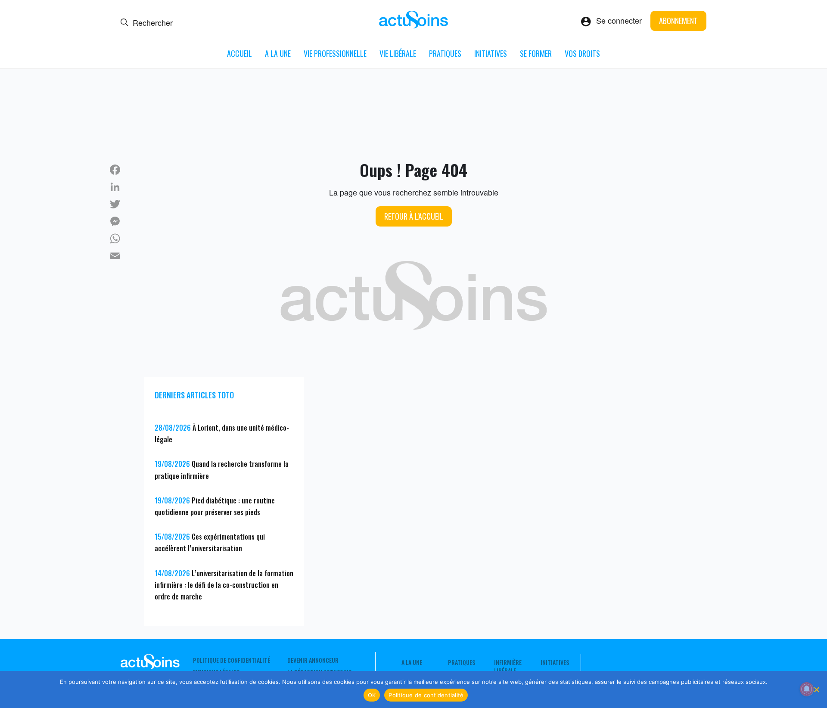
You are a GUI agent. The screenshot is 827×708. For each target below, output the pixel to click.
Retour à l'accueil (413, 216)
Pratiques (445, 53)
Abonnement (678, 20)
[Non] (816, 689)
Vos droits (582, 53)
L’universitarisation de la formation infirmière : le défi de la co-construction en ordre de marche (224, 585)
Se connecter (619, 20)
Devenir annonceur (313, 660)
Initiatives (490, 53)
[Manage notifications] (807, 689)
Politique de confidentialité (231, 660)
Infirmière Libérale (508, 666)
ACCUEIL (239, 53)
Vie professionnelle (335, 53)
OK (372, 695)
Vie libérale (397, 53)
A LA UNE (278, 53)
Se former (536, 53)
